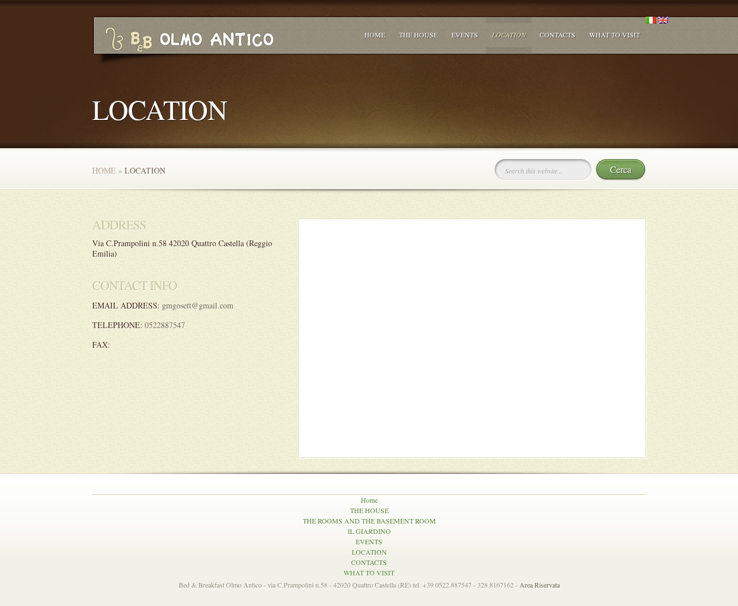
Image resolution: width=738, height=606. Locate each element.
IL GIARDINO (369, 531)
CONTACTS (557, 34)
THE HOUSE (418, 34)
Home (374, 34)
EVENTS (464, 34)
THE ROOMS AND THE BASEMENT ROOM (369, 520)
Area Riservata (539, 584)
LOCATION (509, 34)
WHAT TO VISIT (614, 34)
